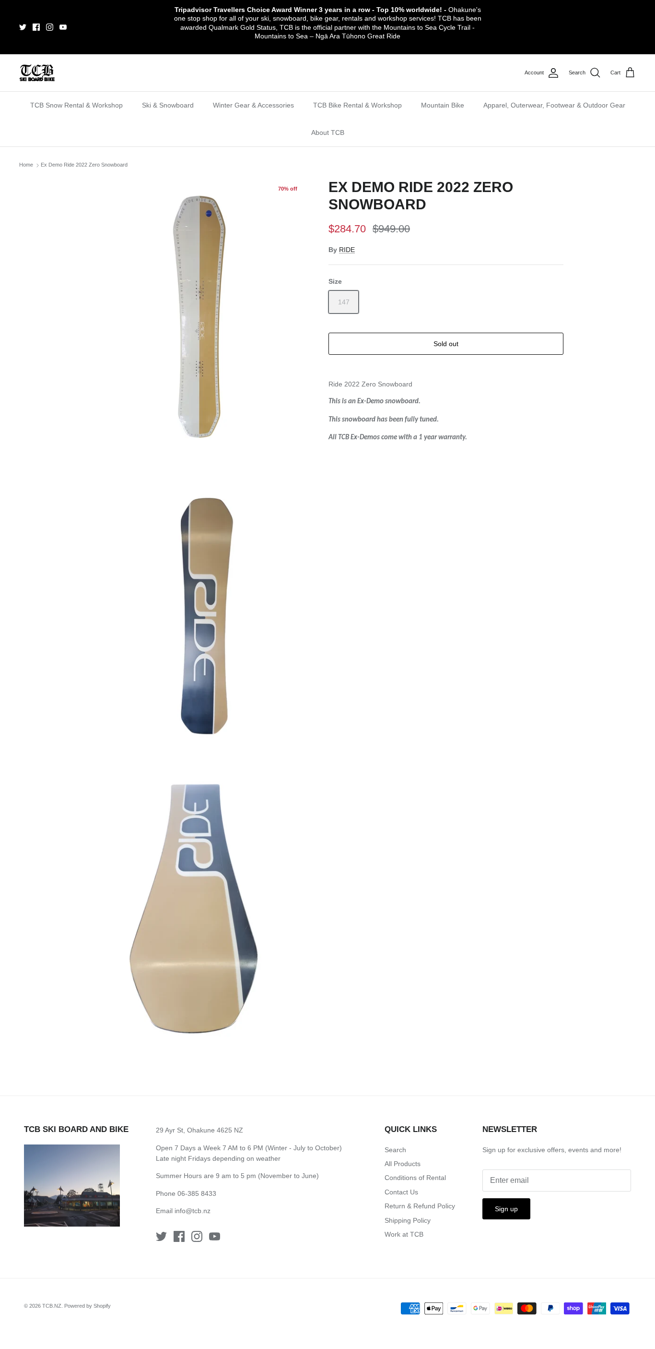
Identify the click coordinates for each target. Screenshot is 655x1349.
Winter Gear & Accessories (253, 105)
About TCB (327, 132)
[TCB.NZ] (37, 73)
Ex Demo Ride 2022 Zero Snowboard (84, 165)
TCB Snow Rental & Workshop (76, 105)
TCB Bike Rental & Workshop (357, 105)
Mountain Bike (442, 105)
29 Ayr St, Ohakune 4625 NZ (199, 1130)
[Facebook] (36, 27)
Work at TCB (404, 1234)
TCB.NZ (51, 1306)
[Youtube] (63, 27)
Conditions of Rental (415, 1177)
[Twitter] (22, 27)
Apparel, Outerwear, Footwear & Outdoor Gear (554, 105)
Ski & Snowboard (168, 105)
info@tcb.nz (193, 1211)
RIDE (347, 249)
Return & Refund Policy (420, 1206)
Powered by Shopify (87, 1306)
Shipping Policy (408, 1220)
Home (26, 165)
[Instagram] (49, 27)
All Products (403, 1164)
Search (395, 1150)
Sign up (506, 1209)
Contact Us (401, 1192)
